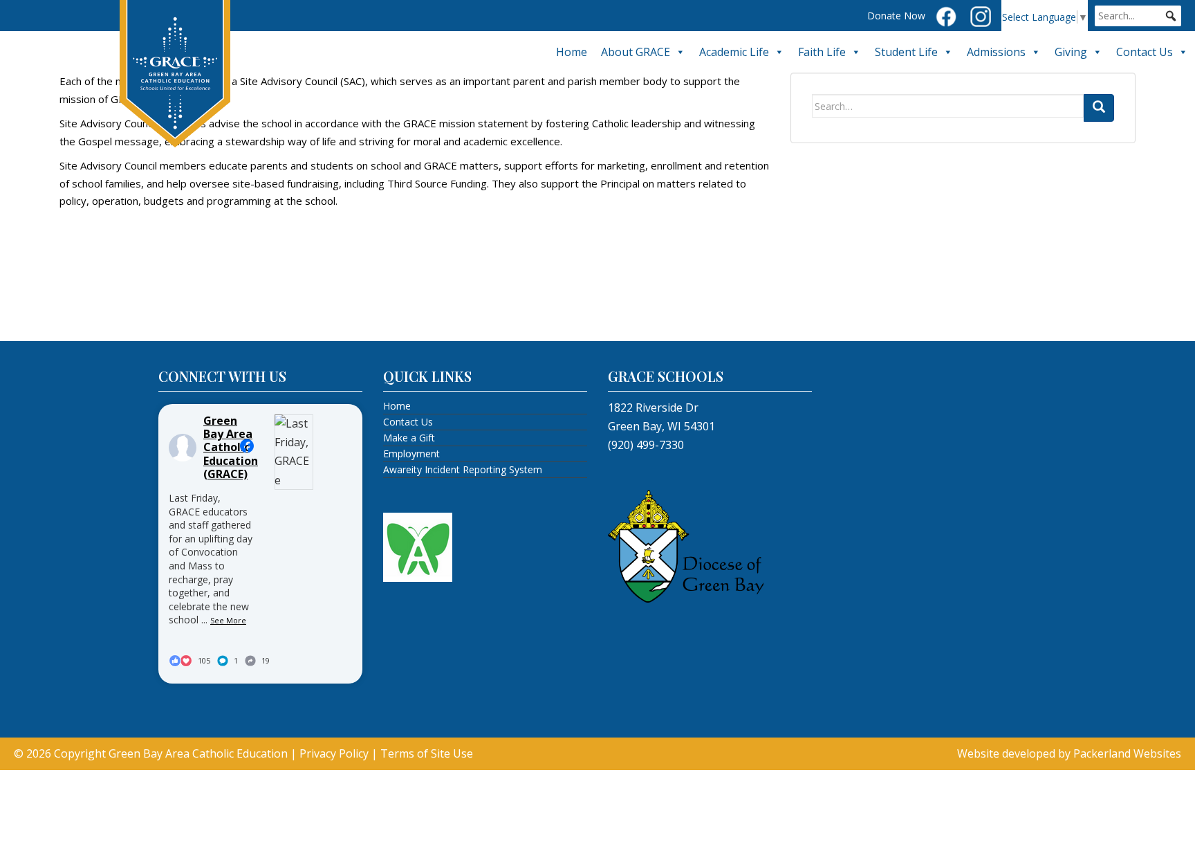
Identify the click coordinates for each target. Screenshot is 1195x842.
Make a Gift (409, 437)
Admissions (996, 52)
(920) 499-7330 (646, 444)
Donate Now (896, 15)
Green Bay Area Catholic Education (198, 753)
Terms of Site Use (426, 753)
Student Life (906, 52)
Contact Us (1144, 52)
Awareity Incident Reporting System (462, 469)
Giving (1071, 52)
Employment (411, 453)
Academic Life (734, 52)
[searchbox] (1138, 16)
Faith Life (822, 52)
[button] (1170, 16)
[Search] (1099, 108)
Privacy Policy (334, 753)
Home (571, 52)
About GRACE (635, 52)
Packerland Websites (1127, 753)
